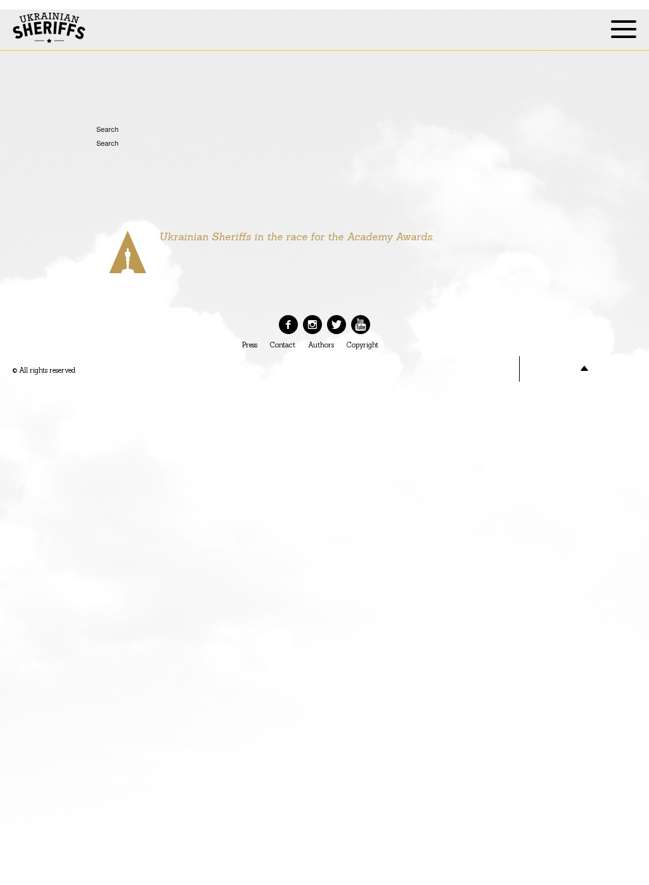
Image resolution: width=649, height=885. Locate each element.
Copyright (362, 344)
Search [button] (101, 129)
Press (249, 344)
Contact (282, 344)
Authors (321, 344)
